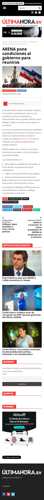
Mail (37, 210)
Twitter (19, 206)
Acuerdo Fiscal (15, 198)
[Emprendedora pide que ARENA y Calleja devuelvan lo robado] (22, 263)
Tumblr (18, 210)
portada (16, 42)
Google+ (29, 206)
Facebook (8, 206)
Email (4, 374)
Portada (9, 42)
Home (4, 42)
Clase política (24, 42)
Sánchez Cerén (26, 139)
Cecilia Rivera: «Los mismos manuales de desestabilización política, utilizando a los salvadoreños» (21, 352)
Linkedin (8, 210)
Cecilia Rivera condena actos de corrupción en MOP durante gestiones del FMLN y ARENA (21, 315)
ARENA (14, 110)
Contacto (6, 486)
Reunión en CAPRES (10, 202)
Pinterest (28, 210)
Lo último (21, 90)
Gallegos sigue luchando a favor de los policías (9, 226)
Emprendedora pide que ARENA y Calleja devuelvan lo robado (19, 279)
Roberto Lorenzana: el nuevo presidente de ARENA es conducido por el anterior (34, 228)
